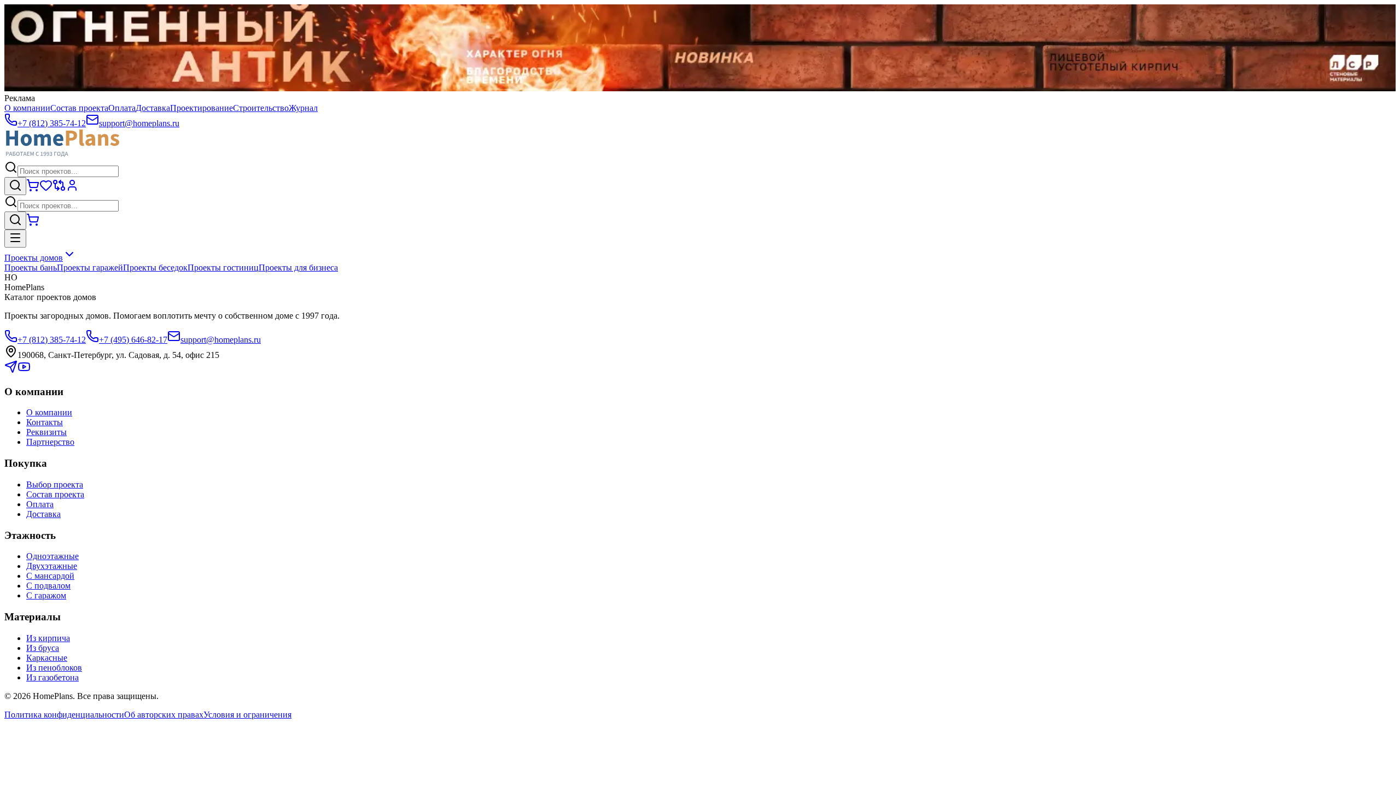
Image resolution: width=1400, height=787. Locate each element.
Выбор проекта (54, 484)
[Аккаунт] (72, 188)
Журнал (303, 108)
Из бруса (42, 648)
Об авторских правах (163, 714)
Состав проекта (79, 108)
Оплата (122, 108)
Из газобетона (52, 677)
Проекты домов (33, 257)
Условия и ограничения (247, 714)
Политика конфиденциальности (64, 714)
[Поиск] (15, 186)
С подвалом (48, 585)
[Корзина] (32, 188)
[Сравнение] (59, 188)
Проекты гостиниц (223, 267)
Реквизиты (46, 432)
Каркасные (46, 657)
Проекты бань (30, 267)
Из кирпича (48, 638)
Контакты (44, 422)
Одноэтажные (52, 556)
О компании (27, 108)
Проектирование (201, 108)
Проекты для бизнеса (298, 267)
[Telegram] (11, 370)
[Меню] (15, 239)
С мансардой (50, 575)
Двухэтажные (51, 566)
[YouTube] (24, 370)
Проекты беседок (155, 267)
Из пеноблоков (54, 667)
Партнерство (50, 442)
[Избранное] (45, 188)
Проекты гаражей (90, 267)
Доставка (153, 108)
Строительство (261, 108)
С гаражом (46, 595)
